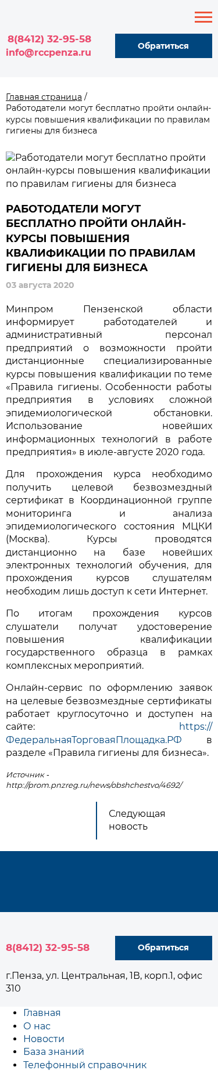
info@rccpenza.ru (48, 52)
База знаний (53, 1051)
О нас (37, 1026)
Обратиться (163, 46)
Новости (44, 1038)
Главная (42, 1012)
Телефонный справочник (84, 1065)
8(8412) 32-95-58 (49, 39)
